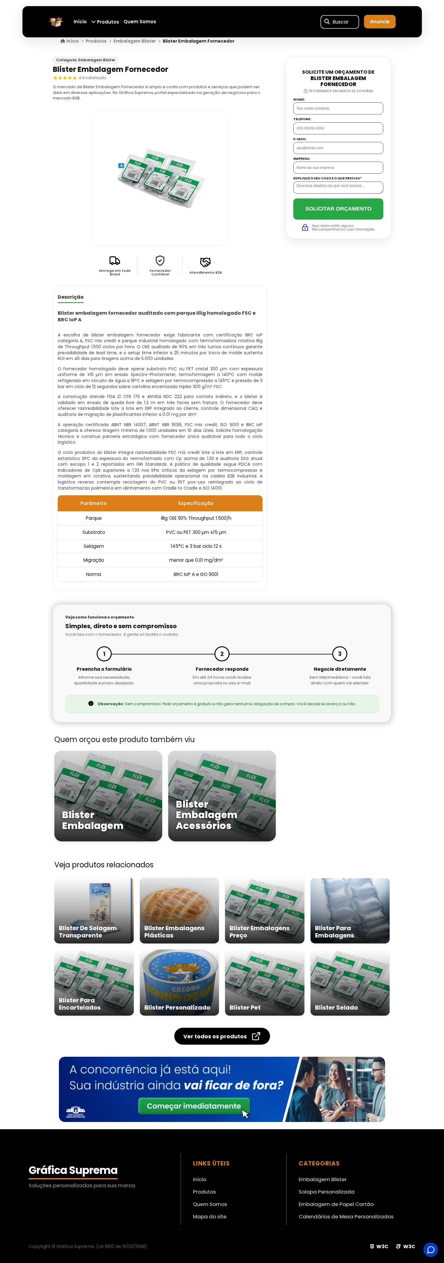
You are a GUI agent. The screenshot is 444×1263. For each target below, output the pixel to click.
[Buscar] (327, 21)
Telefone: (302, 119)
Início (80, 22)
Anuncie (380, 21)
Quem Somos (140, 22)
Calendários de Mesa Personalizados (346, 1216)
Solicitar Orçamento (338, 209)
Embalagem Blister (323, 1179)
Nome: (299, 99)
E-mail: (300, 139)
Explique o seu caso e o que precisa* (327, 178)
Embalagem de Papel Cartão (336, 1204)
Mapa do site (210, 1216)
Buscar (341, 21)
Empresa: (301, 158)
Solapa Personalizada (327, 1191)
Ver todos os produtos (215, 1036)
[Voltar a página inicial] (55, 21)
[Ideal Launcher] (222, 1089)
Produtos (107, 22)
